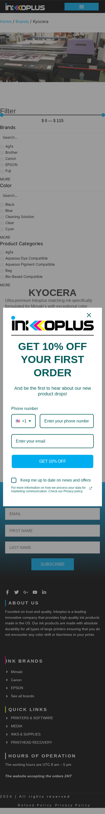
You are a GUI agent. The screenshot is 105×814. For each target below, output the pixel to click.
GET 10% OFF (52, 461)
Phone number (24, 408)
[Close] (89, 315)
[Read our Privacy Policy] (91, 488)
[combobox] (23, 421)
